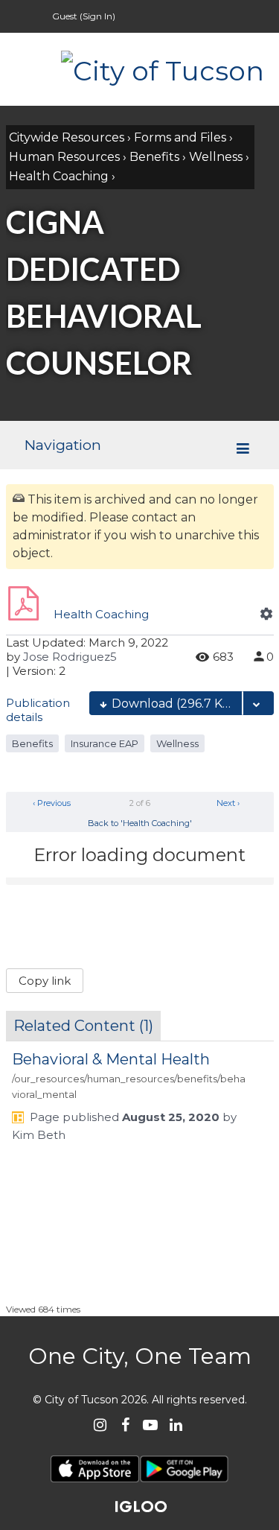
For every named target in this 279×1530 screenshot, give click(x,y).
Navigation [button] (62, 445)
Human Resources (64, 157)
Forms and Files (180, 137)
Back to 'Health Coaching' (140, 823)
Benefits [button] (32, 743)
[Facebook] (125, 1424)
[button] (266, 613)
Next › (229, 803)
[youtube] (150, 1424)
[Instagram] (100, 1424)
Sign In (97, 16)
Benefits (154, 157)
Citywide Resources (66, 137)
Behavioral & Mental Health (111, 1059)
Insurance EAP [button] (104, 743)
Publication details (38, 710)
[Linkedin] (176, 1424)
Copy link (45, 981)
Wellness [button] (177, 743)
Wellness (216, 157)
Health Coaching (59, 176)
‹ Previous (51, 803)
